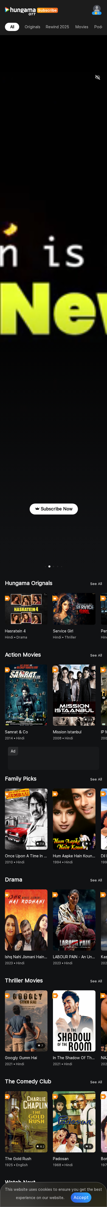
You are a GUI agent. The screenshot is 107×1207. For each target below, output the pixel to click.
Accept (81, 1197)
